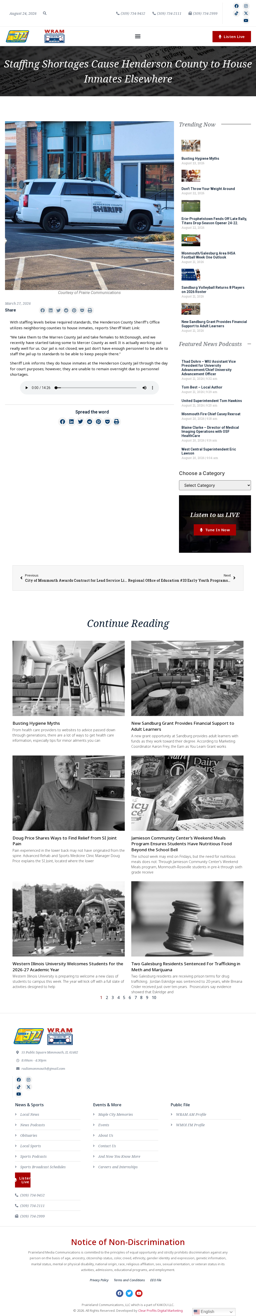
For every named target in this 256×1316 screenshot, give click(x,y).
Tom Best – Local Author (202, 387)
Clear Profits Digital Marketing (160, 1310)
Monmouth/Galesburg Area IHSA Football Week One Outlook (208, 255)
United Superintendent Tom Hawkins (212, 401)
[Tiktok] (236, 13)
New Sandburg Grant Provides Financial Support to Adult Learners (214, 324)
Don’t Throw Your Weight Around (208, 189)
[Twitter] (129, 1293)
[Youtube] (246, 20)
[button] (44, 13)
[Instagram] (246, 6)
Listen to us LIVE (215, 514)
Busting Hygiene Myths (200, 158)
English (207, 1312)
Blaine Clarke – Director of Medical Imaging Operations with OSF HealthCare (210, 432)
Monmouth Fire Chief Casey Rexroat (211, 414)
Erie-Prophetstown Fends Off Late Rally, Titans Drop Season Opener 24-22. (214, 221)
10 (154, 997)
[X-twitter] (246, 13)
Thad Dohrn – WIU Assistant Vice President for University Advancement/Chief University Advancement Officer (209, 368)
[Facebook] (236, 6)
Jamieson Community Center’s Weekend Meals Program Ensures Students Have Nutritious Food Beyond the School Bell (181, 844)
